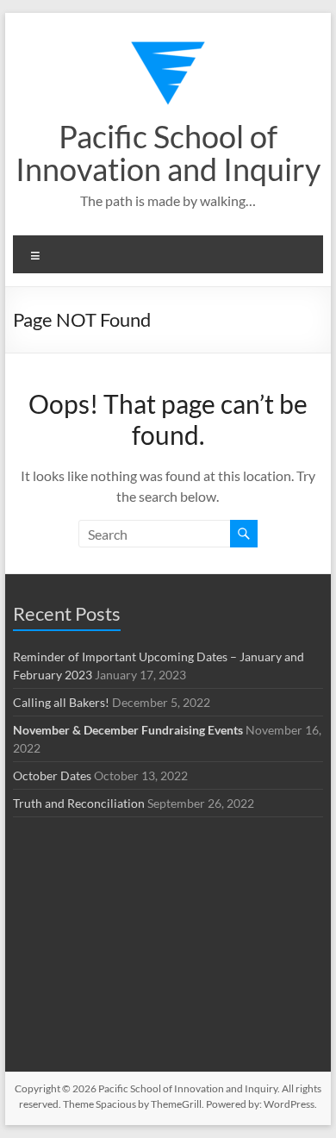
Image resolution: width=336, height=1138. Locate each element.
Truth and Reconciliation (79, 803)
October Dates (52, 775)
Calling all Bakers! (61, 702)
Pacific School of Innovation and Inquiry (168, 152)
